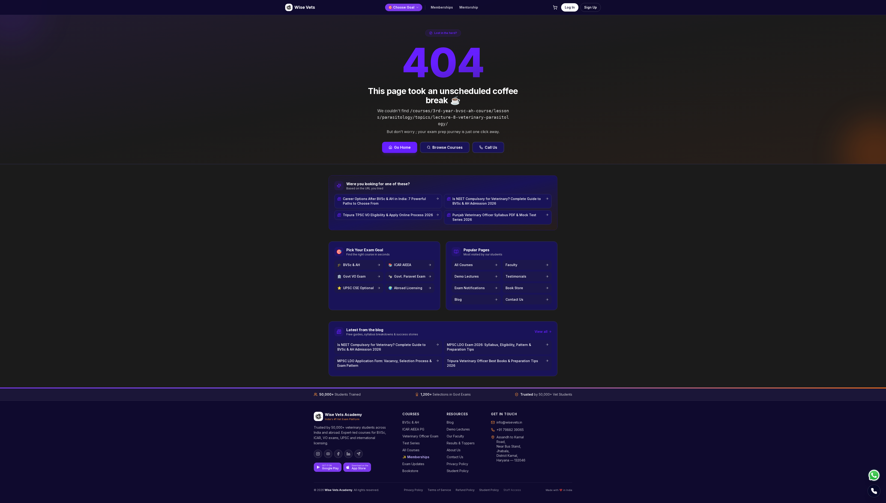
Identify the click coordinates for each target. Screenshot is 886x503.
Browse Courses (447, 147)
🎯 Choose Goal (401, 7)
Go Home (402, 147)
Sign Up (590, 7)
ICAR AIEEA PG (413, 429)
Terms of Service (439, 490)
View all (541, 331)
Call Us (491, 147)
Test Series (411, 443)
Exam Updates (413, 464)
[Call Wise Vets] (874, 491)
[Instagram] (318, 454)
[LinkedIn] (348, 454)
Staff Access (512, 490)
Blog (450, 422)
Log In (570, 7)
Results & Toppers (461, 443)
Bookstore (410, 471)
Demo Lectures (458, 429)
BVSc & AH (410, 422)
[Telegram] (358, 454)
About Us (454, 450)
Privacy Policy (457, 464)
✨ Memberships (415, 457)
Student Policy (458, 471)
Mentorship (468, 7)
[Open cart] (555, 7)
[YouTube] (328, 454)
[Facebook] (338, 454)
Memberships (442, 7)
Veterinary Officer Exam (420, 436)
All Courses (410, 450)
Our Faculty (455, 436)
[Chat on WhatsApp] (874, 475)
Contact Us (455, 457)
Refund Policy (465, 490)
